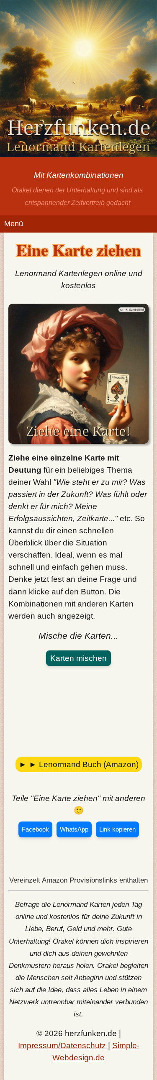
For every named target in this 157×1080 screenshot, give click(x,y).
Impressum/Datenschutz (62, 1045)
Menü (13, 224)
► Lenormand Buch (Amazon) (84, 764)
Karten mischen (78, 658)
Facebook (35, 829)
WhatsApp (74, 829)
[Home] (78, 80)
